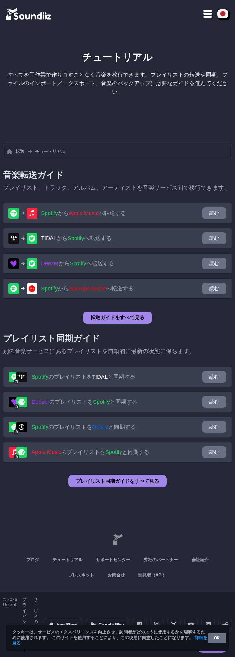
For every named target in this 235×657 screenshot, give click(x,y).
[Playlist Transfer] (29, 14)
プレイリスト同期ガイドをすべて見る (117, 481)
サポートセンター (113, 559)
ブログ (32, 559)
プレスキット (81, 574)
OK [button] (217, 638)
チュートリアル (68, 559)
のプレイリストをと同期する (83, 377)
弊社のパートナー (161, 559)
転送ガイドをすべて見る (117, 317)
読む (214, 213)
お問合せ (116, 574)
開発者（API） (152, 574)
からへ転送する (83, 213)
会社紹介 (200, 559)
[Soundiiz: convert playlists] (117, 539)
